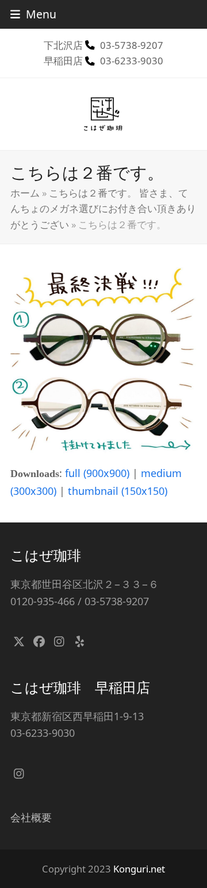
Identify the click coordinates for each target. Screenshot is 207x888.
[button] (33, 14)
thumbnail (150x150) (117, 491)
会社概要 (31, 817)
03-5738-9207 (131, 45)
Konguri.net (139, 868)
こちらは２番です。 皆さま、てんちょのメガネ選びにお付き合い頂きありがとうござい (103, 208)
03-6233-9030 (131, 60)
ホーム (25, 192)
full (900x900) (97, 473)
